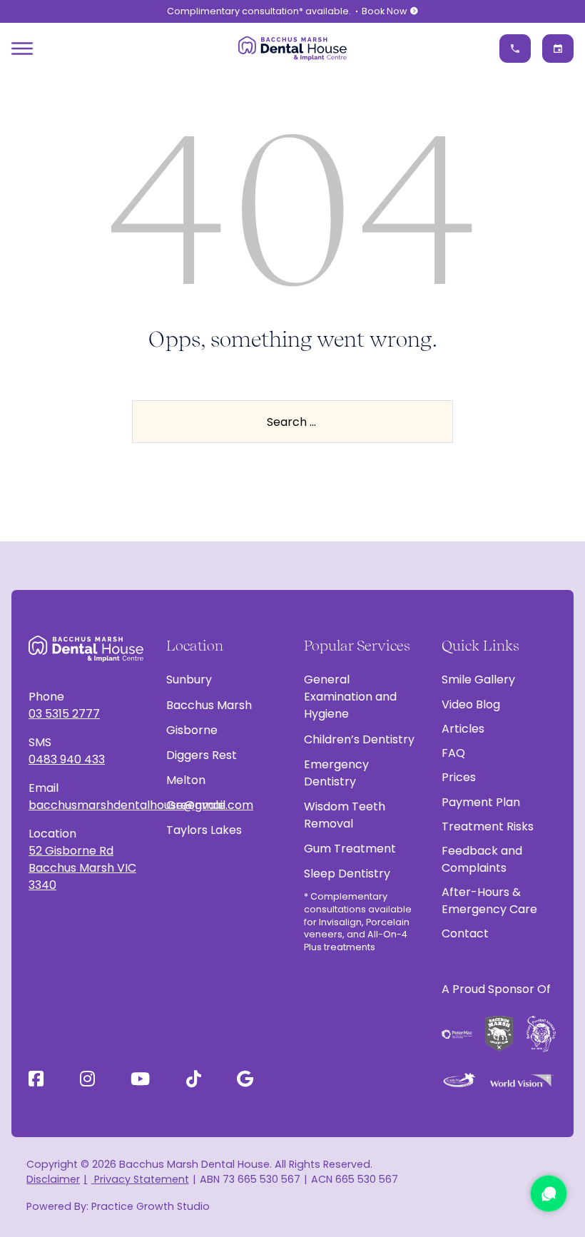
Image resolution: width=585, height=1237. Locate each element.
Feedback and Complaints (482, 859)
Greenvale (195, 805)
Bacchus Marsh (209, 705)
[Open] (22, 48)
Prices (459, 777)
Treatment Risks (488, 826)
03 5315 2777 (64, 714)
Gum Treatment (350, 848)
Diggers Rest (201, 755)
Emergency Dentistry (336, 773)
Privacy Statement (139, 1179)
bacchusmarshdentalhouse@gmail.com (86, 805)
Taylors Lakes (204, 830)
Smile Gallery (478, 679)
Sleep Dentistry (347, 873)
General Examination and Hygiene (350, 696)
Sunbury (189, 679)
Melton (185, 780)
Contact (465, 933)
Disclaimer (53, 1179)
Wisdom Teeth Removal (344, 815)
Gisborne (192, 730)
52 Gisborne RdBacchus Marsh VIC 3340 (82, 868)
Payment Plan (481, 802)
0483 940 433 (67, 759)
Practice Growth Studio (150, 1206)
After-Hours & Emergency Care (489, 900)
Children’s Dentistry (359, 739)
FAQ (453, 753)
